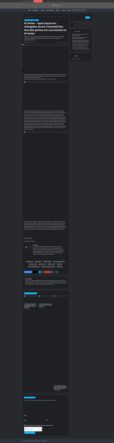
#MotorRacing (33, 264)
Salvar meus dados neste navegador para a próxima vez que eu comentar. (39, 425)
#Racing (60, 264)
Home (29, 10)
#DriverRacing (47, 261)
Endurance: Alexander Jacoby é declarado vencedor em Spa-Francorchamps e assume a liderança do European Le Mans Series (80, 41)
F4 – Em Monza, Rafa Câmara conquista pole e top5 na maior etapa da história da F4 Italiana (30, 305)
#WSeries (60, 266)
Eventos (68, 10)
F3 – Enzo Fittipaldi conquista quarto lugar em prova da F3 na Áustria (45, 305)
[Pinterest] (45, 272)
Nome (25, 415)
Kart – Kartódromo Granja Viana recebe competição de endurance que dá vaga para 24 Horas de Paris (60, 387)
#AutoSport (38, 261)
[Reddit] (48, 272)
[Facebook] (27, 286)
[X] (29, 286)
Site (47, 420)
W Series (36, 20)
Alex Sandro (26, 42)
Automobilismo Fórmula (31, 16)
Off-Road (58, 10)
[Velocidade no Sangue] (57, 5)
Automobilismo (35, 10)
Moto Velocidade (50, 10)
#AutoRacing (30, 261)
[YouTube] (30, 286)
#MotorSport (42, 264)
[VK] (51, 272)
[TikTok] (33, 286)
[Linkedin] (39, 272)
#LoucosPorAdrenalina (59, 261)
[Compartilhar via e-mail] (54, 272)
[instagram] (26, 257)
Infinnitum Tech (44, 440)
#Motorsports (51, 264)
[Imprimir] (57, 272)
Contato (63, 10)
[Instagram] (31, 286)
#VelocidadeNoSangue (34, 266)
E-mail (25, 420)
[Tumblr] (42, 272)
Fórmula (42, 10)
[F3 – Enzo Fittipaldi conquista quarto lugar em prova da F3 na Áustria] (45, 299)
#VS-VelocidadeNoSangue (48, 266)
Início (26, 16)
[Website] (26, 286)
